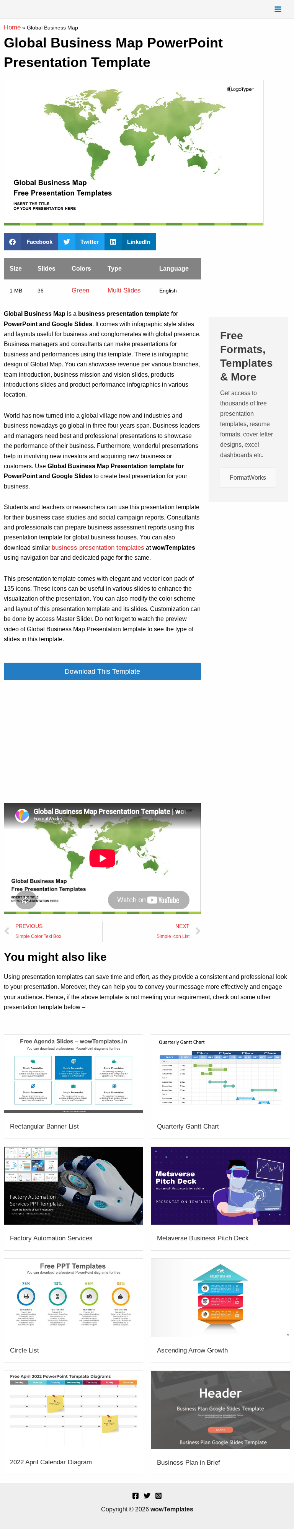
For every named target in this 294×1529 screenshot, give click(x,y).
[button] (31, 241)
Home (12, 27)
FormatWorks (248, 477)
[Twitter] (147, 1495)
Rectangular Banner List (44, 1126)
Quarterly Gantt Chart (188, 1126)
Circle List (24, 1350)
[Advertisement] (102, 741)
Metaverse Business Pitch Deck (203, 1238)
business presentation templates (98, 547)
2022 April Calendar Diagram (51, 1462)
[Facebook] (135, 1495)
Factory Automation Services (51, 1238)
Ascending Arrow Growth (192, 1350)
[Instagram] (158, 1495)
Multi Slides (124, 290)
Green (80, 290)
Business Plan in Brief (188, 1462)
